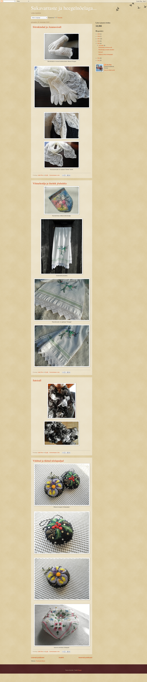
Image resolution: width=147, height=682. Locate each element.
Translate (60, 17)
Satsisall (37, 380)
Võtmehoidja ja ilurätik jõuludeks (50, 183)
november (101, 45)
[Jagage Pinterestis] (69, 175)
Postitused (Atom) (40, 661)
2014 (98, 58)
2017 (98, 38)
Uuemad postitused (37, 657)
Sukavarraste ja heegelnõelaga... (64, 7)
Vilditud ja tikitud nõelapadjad (48, 460)
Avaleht (61, 657)
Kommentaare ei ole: (55, 175)
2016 (98, 41)
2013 (98, 60)
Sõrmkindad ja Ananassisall (47, 27)
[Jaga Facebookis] (68, 175)
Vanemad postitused (85, 657)
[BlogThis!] (65, 175)
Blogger (79, 670)
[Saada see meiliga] (63, 175)
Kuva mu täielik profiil (109, 70)
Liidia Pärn (109, 64)
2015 (98, 43)
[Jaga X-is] (66, 175)
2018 (98, 36)
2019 (98, 34)
